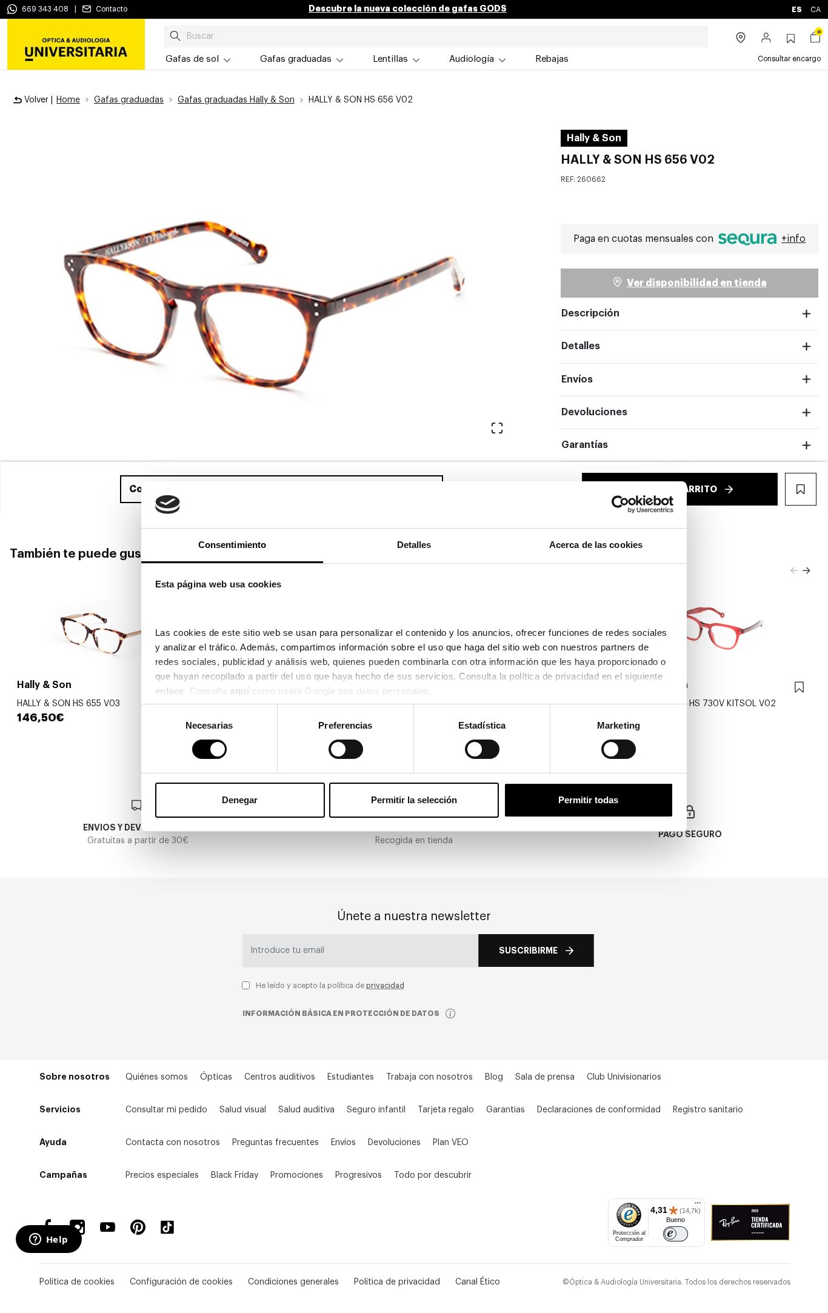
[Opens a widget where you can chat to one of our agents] (48, 1240)
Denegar (240, 800)
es (797, 9)
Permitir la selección (414, 800)
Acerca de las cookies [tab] (596, 545)
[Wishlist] (799, 688)
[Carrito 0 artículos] (815, 39)
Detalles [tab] (414, 545)
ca (815, 9)
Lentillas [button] (390, 59)
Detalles (580, 346)
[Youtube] (107, 1227)
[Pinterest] (137, 1227)
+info (793, 239)
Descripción (590, 313)
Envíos (577, 379)
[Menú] (697, 1205)
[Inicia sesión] (766, 38)
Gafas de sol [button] (192, 59)
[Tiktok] (171, 1227)
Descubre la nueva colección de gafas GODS (408, 8)
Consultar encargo (789, 58)
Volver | (37, 100)
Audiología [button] (471, 59)
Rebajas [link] (552, 59)
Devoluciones (594, 412)
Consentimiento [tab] (232, 545)
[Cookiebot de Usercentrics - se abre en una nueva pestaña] (620, 504)
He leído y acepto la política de (330, 985)
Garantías (584, 445)
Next (806, 571)
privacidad (385, 985)
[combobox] (436, 36)
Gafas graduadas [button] (296, 59)
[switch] (346, 749)
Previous (794, 571)
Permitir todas (588, 800)
